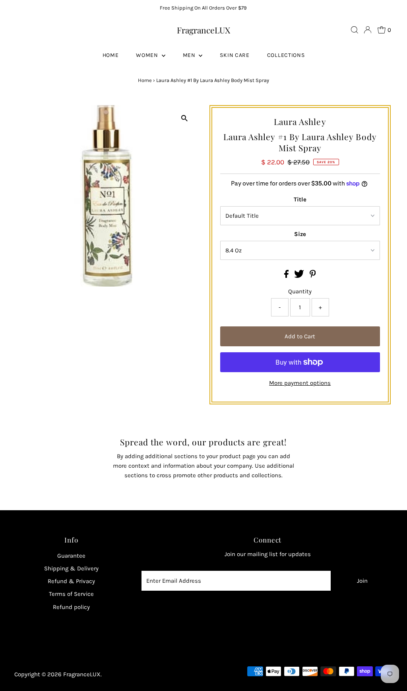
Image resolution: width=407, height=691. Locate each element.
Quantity (300, 291)
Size (300, 234)
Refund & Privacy (71, 581)
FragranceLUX (203, 29)
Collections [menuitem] (286, 55)
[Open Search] (354, 29)
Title (300, 199)
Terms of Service (71, 593)
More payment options (300, 382)
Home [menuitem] (111, 55)
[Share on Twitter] (300, 275)
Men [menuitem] (190, 55)
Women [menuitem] (147, 55)
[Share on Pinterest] (313, 275)
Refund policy (71, 607)
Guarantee (71, 555)
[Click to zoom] (185, 118)
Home (145, 80)
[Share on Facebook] (287, 275)
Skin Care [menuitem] (234, 55)
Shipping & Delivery (71, 568)
